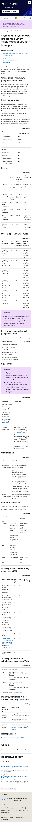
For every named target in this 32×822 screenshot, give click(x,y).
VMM (18, 31)
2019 (16, 721)
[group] (16, 202)
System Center (11, 31)
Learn (3, 31)
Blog (14, 810)
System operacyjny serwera (10, 60)
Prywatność (4, 812)
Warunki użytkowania (7, 817)
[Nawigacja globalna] (1, 17)
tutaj (8, 409)
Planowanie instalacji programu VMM (13, 738)
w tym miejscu (6, 422)
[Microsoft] (16, 18)
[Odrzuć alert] (29, 2)
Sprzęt (4, 58)
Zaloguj (29, 18)
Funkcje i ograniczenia (15, 692)
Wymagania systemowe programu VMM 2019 (15, 53)
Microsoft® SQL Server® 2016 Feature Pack (20, 431)
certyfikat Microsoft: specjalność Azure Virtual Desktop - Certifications (14, 777)
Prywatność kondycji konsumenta (10, 815)
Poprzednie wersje (6, 810)
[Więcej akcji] (29, 31)
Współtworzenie (23, 810)
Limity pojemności (8, 55)
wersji (13, 721)
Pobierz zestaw (14, 544)
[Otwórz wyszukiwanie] (24, 17)
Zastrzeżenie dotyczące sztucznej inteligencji (13, 808)
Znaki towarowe (19, 817)
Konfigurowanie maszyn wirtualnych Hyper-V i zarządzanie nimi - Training (14, 767)
